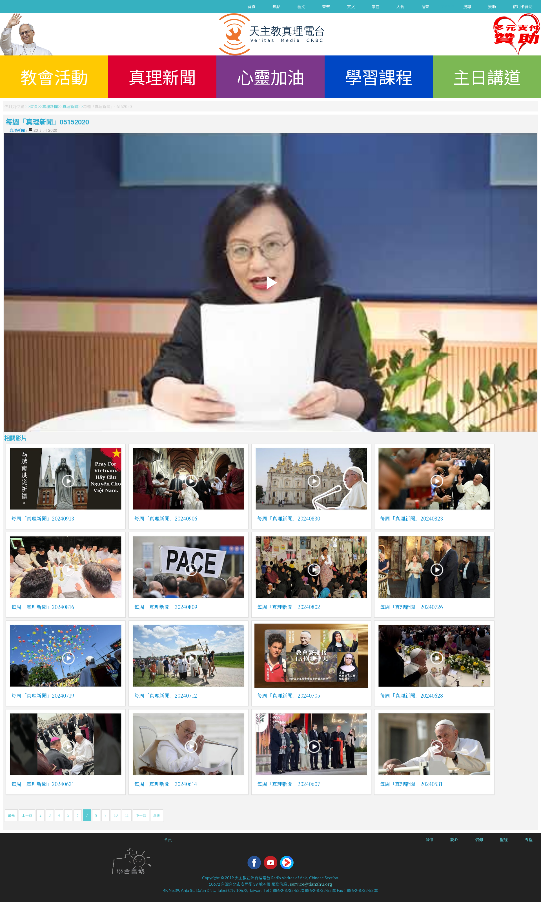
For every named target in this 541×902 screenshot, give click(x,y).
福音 (425, 6)
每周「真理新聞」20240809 (165, 606)
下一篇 (141, 815)
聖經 (504, 839)
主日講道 (487, 76)
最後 (156, 815)
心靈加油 (270, 76)
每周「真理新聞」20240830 (288, 518)
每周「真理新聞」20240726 (411, 606)
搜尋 (467, 6)
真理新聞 (162, 76)
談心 (454, 839)
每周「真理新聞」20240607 (288, 783)
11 (126, 815)
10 (116, 815)
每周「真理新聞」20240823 (411, 518)
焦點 (276, 6)
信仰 (479, 839)
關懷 (429, 839)
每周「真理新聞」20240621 (42, 783)
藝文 (301, 6)
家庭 (376, 6)
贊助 (492, 6)
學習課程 (379, 76)
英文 (351, 6)
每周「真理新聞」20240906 (165, 518)
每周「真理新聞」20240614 (165, 783)
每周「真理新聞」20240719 (42, 695)
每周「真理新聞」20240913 (42, 518)
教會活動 (54, 76)
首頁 (252, 6)
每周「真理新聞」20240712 (165, 695)
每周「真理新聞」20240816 (42, 606)
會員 (168, 839)
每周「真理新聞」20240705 (288, 695)
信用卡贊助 (523, 6)
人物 (400, 6)
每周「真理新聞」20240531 (411, 783)
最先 (11, 815)
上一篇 (27, 815)
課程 (529, 839)
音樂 (326, 6)
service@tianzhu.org (311, 884)
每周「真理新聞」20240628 (411, 695)
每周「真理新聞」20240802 (288, 606)
